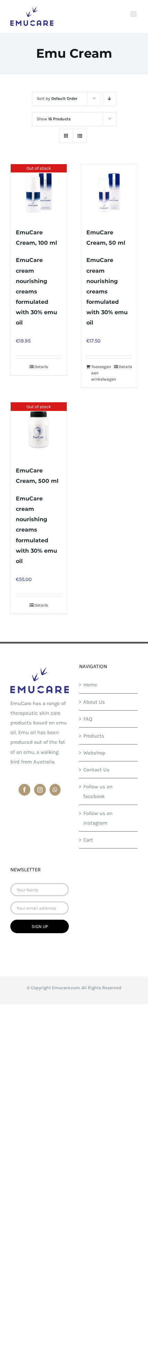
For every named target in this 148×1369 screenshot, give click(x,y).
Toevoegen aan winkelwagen (100, 373)
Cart (88, 840)
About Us (94, 702)
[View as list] (79, 136)
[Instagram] (40, 790)
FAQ (87, 719)
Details (41, 366)
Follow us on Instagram (98, 818)
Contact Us (96, 770)
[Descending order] (109, 99)
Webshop (94, 753)
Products (93, 736)
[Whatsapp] (55, 790)
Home (90, 685)
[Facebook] (24, 790)
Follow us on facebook (98, 791)
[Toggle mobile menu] (134, 14)
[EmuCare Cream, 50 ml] (109, 192)
